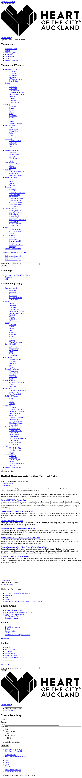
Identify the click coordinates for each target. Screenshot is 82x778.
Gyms (11, 160)
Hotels (11, 233)
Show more (5, 638)
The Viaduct (13, 222)
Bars (10, 127)
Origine (7, 599)
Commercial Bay (15, 210)
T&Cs (7, 764)
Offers (7, 740)
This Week (13, 89)
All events (12, 71)
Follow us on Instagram (13, 260)
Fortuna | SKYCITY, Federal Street (14, 500)
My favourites (10, 711)
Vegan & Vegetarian (16, 123)
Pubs (11, 133)
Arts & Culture (10, 162)
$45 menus (13, 77)
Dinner (11, 110)
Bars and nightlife (15, 241)
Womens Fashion (15, 141)
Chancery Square (15, 224)
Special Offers (10, 235)
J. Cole (7, 629)
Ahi (6, 279)
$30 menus (13, 75)
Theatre (12, 98)
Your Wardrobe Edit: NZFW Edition (17, 275)
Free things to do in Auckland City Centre (19, 612)
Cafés (11, 114)
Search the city (6, 263)
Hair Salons (13, 158)
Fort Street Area (14, 195)
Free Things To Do (15, 175)
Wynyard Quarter (15, 200)
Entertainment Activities (17, 171)
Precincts (8, 187)
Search (4, 266)
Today (11, 85)
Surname (4, 722)
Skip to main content (8, 2)
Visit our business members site (15, 757)
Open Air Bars (14, 129)
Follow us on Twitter (12, 258)
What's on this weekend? (13, 610)
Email (3, 724)
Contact (7, 762)
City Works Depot (15, 202)
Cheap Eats (13, 116)
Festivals (12, 96)
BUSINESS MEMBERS (13, 657)
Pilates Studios (14, 154)
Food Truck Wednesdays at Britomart (17, 635)
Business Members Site (13, 249)
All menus (12, 73)
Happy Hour (13, 131)
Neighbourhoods (10, 208)
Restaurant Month (11, 49)
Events (7, 51)
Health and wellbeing (16, 245)
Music (11, 166)
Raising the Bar (10, 631)
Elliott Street (13, 214)
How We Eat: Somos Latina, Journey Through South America (26, 601)
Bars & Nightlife (10, 53)
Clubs (11, 135)
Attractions (13, 239)
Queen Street (13, 197)
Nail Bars (12, 156)
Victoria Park (13, 206)
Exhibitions (13, 100)
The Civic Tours (10, 633)
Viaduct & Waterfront (16, 198)
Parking (12, 185)
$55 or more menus (15, 79)
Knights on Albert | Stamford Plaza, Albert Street (18, 528)
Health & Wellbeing (12, 150)
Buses (11, 179)
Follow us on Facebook (13, 256)
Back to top (5, 664)
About (7, 760)
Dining (7, 104)
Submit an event (10, 755)
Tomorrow (13, 87)
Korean (11, 119)
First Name (4, 720)
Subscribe (5, 745)
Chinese (12, 118)
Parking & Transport (12, 177)
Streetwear (13, 145)
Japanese (12, 121)
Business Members (11, 60)
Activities (8, 170)
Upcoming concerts (11, 618)
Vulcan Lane (13, 225)
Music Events (14, 102)
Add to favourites (7, 483)
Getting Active (14, 173)
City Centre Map (15, 231)
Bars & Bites (13, 81)
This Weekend (14, 91)
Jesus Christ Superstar (12, 627)
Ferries (11, 181)
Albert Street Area (15, 212)
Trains (11, 183)
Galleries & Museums (16, 164)
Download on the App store (14, 749)
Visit (6, 227)
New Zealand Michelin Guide (15, 614)
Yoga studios (13, 152)
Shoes (11, 146)
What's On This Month (17, 92)
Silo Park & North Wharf (17, 220)
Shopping (8, 54)
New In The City (15, 229)
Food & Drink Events (16, 94)
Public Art (12, 168)
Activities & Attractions (12, 742)
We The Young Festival (13, 616)
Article (8, 485)
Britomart (12, 189)
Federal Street (14, 216)
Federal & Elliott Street (17, 193)
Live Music (13, 137)
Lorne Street (13, 218)
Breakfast (12, 106)
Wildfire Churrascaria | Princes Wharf (15, 556)
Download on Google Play (14, 751)
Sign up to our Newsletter (14, 708)
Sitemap (8, 766)
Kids (11, 148)
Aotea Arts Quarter (15, 191)
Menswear (12, 143)
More (7, 58)
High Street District (15, 204)
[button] (10, 252)
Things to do (9, 56)
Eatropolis (8, 277)
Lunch (11, 108)
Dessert (11, 112)
